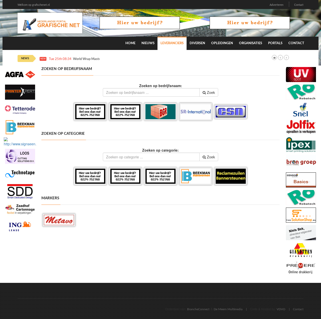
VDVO (281, 309)
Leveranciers (172, 43)
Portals (275, 43)
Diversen (197, 43)
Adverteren (276, 5)
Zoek (210, 92)
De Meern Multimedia (228, 309)
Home (130, 43)
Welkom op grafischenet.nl (34, 5)
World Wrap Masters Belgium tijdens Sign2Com (107, 59)
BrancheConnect (198, 309)
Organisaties (250, 43)
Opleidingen (222, 43)
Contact (298, 5)
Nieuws (147, 43)
